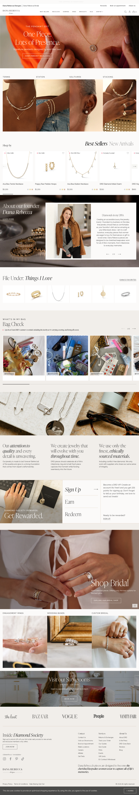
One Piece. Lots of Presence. (37, 37)
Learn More (8, 219)
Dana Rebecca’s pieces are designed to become (106, 768)
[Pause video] (134, 605)
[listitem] (91, 231)
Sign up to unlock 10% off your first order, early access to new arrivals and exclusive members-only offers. (27, 740)
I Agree (130, 791)
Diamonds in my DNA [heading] (113, 215)
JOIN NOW (10, 747)
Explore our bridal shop (106, 600)
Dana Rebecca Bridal (31, 6)
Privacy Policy (7, 784)
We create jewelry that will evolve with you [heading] (69, 451)
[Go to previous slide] (4, 166)
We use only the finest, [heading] (114, 451)
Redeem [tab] (73, 513)
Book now (69, 699)
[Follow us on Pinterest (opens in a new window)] (16, 759)
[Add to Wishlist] (31, 153)
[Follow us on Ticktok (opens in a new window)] (22, 759)
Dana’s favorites (128, 280)
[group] (18, 170)
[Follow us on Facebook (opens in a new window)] (10, 759)
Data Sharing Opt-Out (36, 784)
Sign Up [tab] (73, 489)
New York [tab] (74, 685)
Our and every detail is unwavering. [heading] (19, 451)
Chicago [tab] (64, 685)
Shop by (7, 145)
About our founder (21, 209)
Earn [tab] (69, 501)
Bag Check (13, 324)
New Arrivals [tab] (121, 143)
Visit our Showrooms (69, 679)
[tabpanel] (120, 501)
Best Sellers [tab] (96, 143)
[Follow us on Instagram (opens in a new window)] (4, 759)
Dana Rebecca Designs (12, 6)
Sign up (106, 519)
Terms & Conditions (21, 784)
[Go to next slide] (134, 166)
